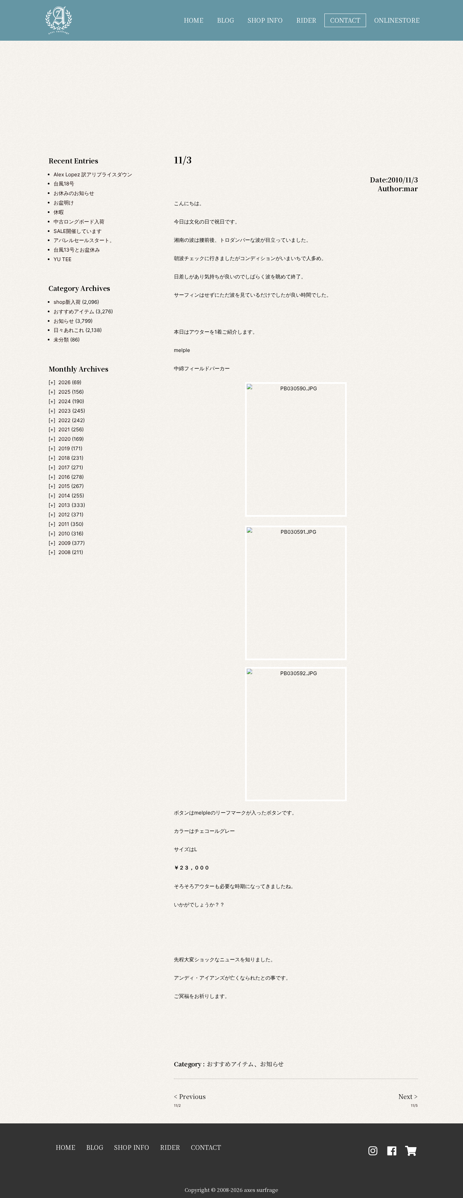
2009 (64, 543)
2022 (64, 420)
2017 (64, 467)
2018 (64, 458)
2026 (64, 382)
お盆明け (64, 202)
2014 (64, 495)
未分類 (61, 339)
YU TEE (63, 259)
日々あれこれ (69, 330)
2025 (64, 392)
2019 (64, 448)
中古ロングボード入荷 (79, 221)
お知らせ (64, 321)
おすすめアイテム (74, 311)
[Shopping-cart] (411, 1151)
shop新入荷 (67, 302)
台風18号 (64, 183)
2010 (64, 533)
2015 (64, 486)
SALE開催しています (78, 231)
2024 (64, 401)
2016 (64, 477)
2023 (64, 411)
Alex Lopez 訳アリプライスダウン (93, 174)
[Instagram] (373, 1151)
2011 (63, 524)
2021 (64, 429)
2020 (64, 439)
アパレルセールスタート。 (84, 240)
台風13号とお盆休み (77, 250)
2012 (64, 514)
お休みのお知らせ (74, 193)
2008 (64, 552)
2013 (64, 505)
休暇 (59, 212)
